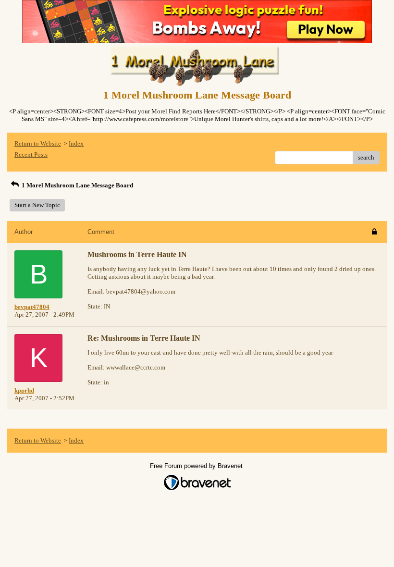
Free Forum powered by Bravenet (197, 465)
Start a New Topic (37, 205)
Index (76, 143)
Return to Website (37, 143)
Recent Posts (31, 154)
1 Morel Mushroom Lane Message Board (76, 185)
